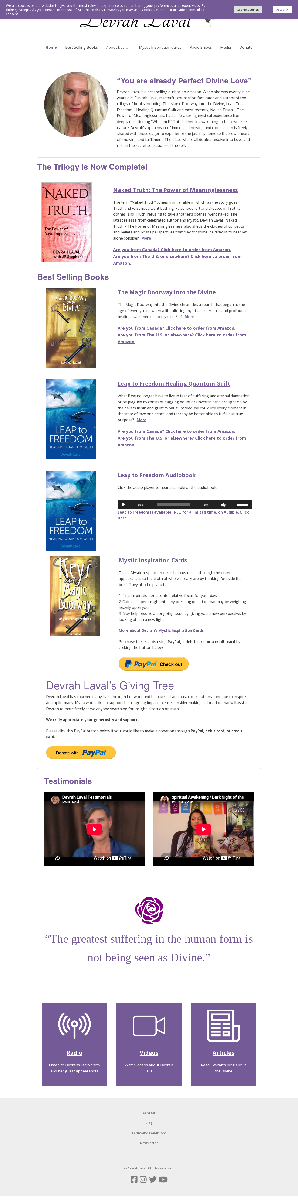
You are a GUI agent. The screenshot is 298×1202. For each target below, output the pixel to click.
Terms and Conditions (149, 1133)
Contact (149, 1113)
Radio (74, 1052)
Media (225, 47)
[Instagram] (143, 1179)
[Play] (123, 504)
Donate (245, 47)
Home (51, 47)
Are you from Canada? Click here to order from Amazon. (172, 249)
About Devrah (118, 47)
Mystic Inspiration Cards (160, 47)
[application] (185, 504)
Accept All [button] (282, 9)
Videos (149, 1052)
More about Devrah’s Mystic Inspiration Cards (161, 630)
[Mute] (223, 504)
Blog (149, 1123)
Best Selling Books (81, 47)
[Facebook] (134, 1179)
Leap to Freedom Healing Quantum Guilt (174, 383)
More (146, 238)
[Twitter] (153, 1179)
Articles (223, 1052)
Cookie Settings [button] (248, 9)
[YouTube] (163, 1179)
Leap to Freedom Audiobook (157, 475)
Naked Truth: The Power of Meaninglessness (175, 190)
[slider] (243, 504)
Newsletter (149, 1143)
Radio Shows (201, 47)
